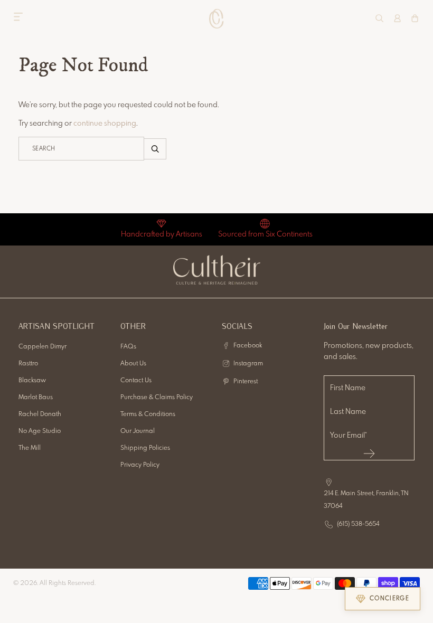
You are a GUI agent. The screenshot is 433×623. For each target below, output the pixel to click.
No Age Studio (39, 431)
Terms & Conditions (147, 414)
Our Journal (137, 431)
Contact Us (136, 380)
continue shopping (104, 123)
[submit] (369, 453)
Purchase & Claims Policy (156, 397)
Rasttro (28, 364)
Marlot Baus (35, 397)
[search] (379, 18)
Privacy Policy (139, 465)
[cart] (415, 18)
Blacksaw (32, 380)
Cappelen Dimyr (42, 347)
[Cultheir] (217, 18)
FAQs (128, 347)
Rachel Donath (39, 414)
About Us (133, 364)
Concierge (389, 599)
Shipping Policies (145, 448)
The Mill (29, 448)
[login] (397, 18)
